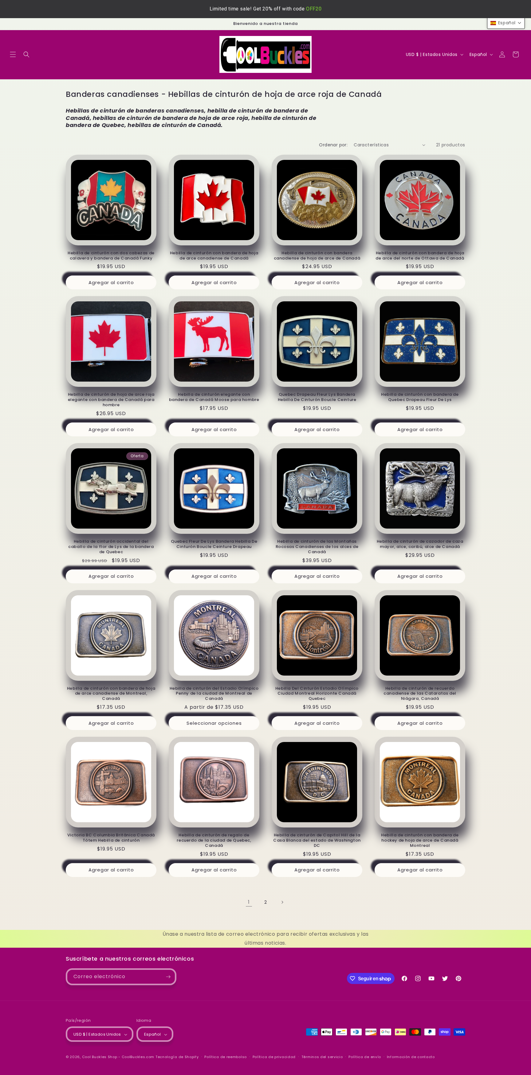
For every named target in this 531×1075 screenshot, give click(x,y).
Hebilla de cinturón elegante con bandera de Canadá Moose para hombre (214, 397)
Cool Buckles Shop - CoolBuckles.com (118, 1057)
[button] (13, 54)
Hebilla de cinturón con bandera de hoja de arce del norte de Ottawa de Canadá (420, 256)
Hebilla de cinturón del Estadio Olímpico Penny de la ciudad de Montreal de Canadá (214, 694)
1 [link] (249, 902)
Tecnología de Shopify (177, 1057)
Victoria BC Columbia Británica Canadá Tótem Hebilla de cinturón (111, 838)
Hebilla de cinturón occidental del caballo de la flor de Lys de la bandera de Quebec (111, 547)
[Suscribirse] (168, 976)
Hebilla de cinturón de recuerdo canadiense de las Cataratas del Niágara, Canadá (420, 694)
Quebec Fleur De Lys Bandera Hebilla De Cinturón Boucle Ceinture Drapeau (214, 544)
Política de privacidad (274, 1056)
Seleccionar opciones (214, 723)
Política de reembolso (225, 1056)
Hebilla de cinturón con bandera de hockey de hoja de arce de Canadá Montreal (419, 840)
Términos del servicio (322, 1056)
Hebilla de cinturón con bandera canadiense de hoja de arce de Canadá (317, 256)
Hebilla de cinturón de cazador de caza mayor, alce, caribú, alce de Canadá (420, 544)
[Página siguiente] (282, 902)
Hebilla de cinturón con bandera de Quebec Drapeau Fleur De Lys (419, 397)
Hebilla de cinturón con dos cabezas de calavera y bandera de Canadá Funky (111, 256)
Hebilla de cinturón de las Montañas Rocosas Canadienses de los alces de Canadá (317, 547)
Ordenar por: (333, 145)
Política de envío (364, 1056)
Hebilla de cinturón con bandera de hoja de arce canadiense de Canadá (214, 256)
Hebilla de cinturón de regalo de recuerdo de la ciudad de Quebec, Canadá (214, 840)
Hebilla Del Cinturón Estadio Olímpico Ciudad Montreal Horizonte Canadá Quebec (317, 694)
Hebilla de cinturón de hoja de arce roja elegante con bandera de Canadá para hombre (111, 400)
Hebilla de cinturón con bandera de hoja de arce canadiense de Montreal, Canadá (111, 694)
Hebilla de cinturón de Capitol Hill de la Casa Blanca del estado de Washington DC (317, 840)
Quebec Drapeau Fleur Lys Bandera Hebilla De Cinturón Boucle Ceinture (317, 397)
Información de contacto (411, 1056)
